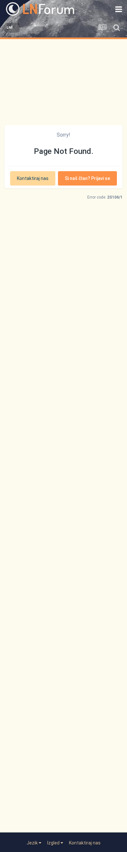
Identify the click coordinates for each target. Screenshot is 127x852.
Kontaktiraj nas (33, 178)
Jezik (33, 842)
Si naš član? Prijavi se (87, 178)
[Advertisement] (63, 80)
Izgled (54, 842)
